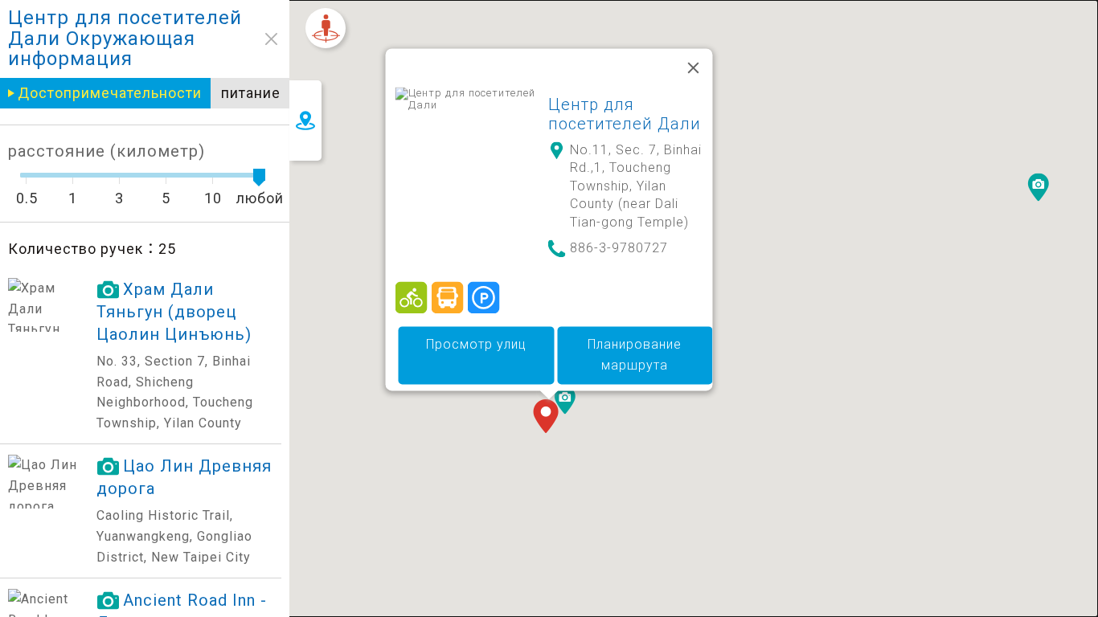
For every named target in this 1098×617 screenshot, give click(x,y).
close (271, 39)
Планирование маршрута (635, 355)
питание (251, 92)
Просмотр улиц (476, 345)
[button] (549, 417)
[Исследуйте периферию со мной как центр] (325, 28)
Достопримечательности (110, 92)
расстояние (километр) (106, 151)
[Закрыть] (693, 67)
